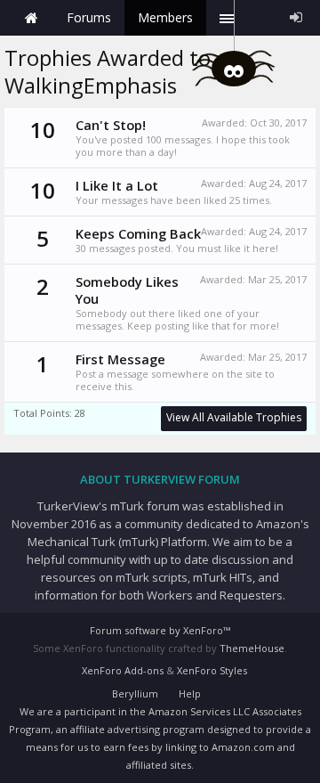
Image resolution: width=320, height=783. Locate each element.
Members (165, 17)
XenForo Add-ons (123, 670)
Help (190, 693)
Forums (89, 17)
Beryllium (135, 693)
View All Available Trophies (233, 417)
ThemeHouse (252, 648)
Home (31, 18)
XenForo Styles (212, 670)
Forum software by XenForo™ (160, 630)
